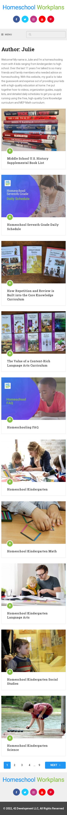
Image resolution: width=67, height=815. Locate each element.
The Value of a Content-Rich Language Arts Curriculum (28, 363)
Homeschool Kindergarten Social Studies (32, 681)
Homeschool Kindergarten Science (27, 748)
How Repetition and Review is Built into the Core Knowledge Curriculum (30, 295)
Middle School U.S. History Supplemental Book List (28, 160)
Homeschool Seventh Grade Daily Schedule (33, 227)
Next (54, 765)
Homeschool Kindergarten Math (32, 551)
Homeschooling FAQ (23, 427)
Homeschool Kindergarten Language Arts (27, 615)
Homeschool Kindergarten (27, 489)
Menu (8, 34)
